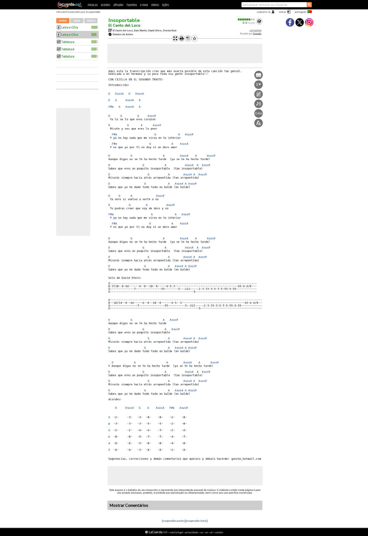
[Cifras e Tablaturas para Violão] (69, 7)
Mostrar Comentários (128, 505)
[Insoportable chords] (196, 520)
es (201, 532)
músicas (93, 5)
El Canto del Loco (124, 25)
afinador (118, 5)
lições (165, 5)
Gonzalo (257, 33)
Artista (77, 21)
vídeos (155, 5)
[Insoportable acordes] (173, 520)
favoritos (131, 5)
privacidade (191, 532)
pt (211, 532)
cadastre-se (263, 11)
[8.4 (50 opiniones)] (246, 19)
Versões (63, 21)
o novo (144, 5)
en (206, 532)
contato (219, 532)
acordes (105, 5)
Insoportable (124, 20)
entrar (282, 11)
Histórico (91, 21)
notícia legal (176, 532)
